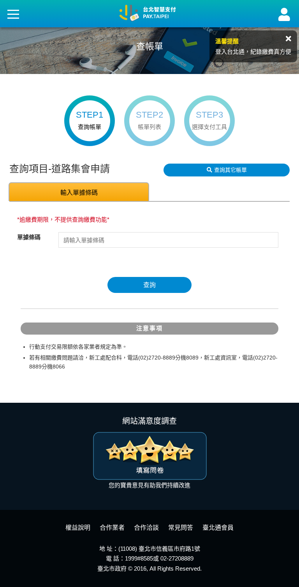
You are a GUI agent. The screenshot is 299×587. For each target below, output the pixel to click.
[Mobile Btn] (11, 14)
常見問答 (180, 527)
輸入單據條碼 (79, 192)
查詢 (149, 285)
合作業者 (112, 527)
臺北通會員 (218, 527)
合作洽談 (146, 527)
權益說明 (77, 527)
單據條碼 (28, 237)
